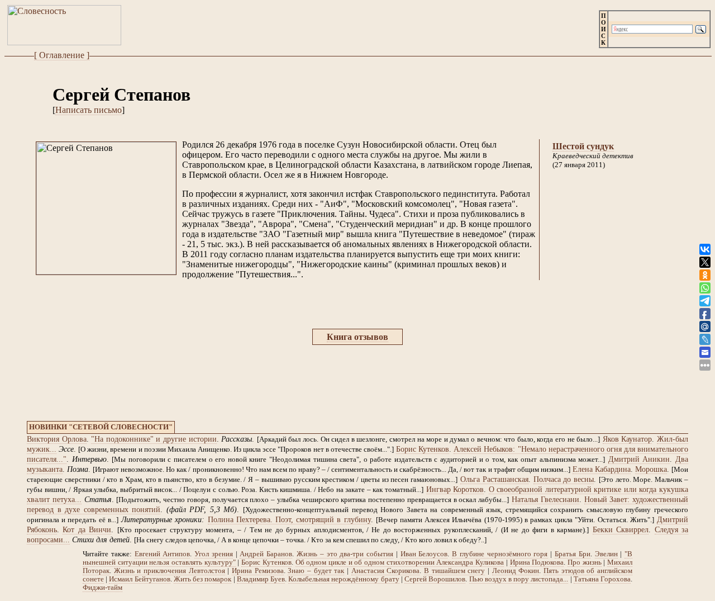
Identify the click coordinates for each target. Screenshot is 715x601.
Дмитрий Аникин (639, 459)
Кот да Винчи (87, 530)
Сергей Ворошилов (434, 579)
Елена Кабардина (602, 469)
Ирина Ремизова (258, 571)
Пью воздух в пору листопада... (519, 579)
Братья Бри (572, 554)
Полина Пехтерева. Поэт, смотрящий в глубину (289, 519)
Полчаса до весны (563, 479)
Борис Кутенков (422, 449)
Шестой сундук (583, 146)
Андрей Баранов (266, 554)
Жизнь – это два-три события (345, 554)
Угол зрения (213, 554)
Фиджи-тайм (102, 587)
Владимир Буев (261, 579)
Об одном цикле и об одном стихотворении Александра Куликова (399, 562)
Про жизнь (585, 562)
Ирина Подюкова (537, 562)
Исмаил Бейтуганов (139, 579)
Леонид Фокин (516, 571)
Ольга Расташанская (494, 479)
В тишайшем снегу (454, 571)
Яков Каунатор (627, 439)
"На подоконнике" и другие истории (153, 439)
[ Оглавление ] (61, 55)
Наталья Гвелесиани (545, 499)
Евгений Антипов (162, 554)
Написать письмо (88, 110)
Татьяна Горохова (602, 579)
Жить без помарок (202, 579)
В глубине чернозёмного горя (499, 554)
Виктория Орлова (57, 439)
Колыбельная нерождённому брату (343, 579)
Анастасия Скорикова (385, 571)
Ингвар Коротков (455, 489)
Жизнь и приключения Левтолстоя (169, 571)
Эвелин (606, 554)
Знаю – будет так (316, 571)
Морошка (651, 469)
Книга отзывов (357, 337)
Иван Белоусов (424, 554)
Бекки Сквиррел (621, 530)
